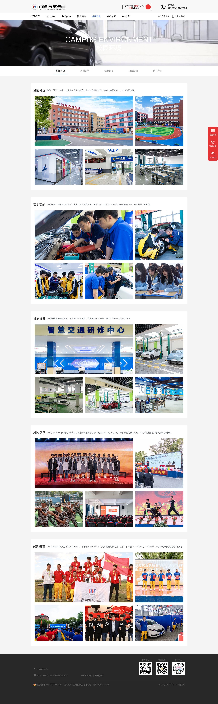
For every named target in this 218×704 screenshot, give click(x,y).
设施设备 (109, 70)
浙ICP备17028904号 (101, 685)
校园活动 (133, 70)
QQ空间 (100, 676)
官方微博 (166, 16)
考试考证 (111, 16)
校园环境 (96, 16)
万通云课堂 (180, 16)
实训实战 (84, 70)
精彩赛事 (157, 70)
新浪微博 (88, 676)
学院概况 (35, 16)
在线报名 (126, 16)
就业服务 (81, 16)
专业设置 (50, 16)
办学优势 (66, 16)
